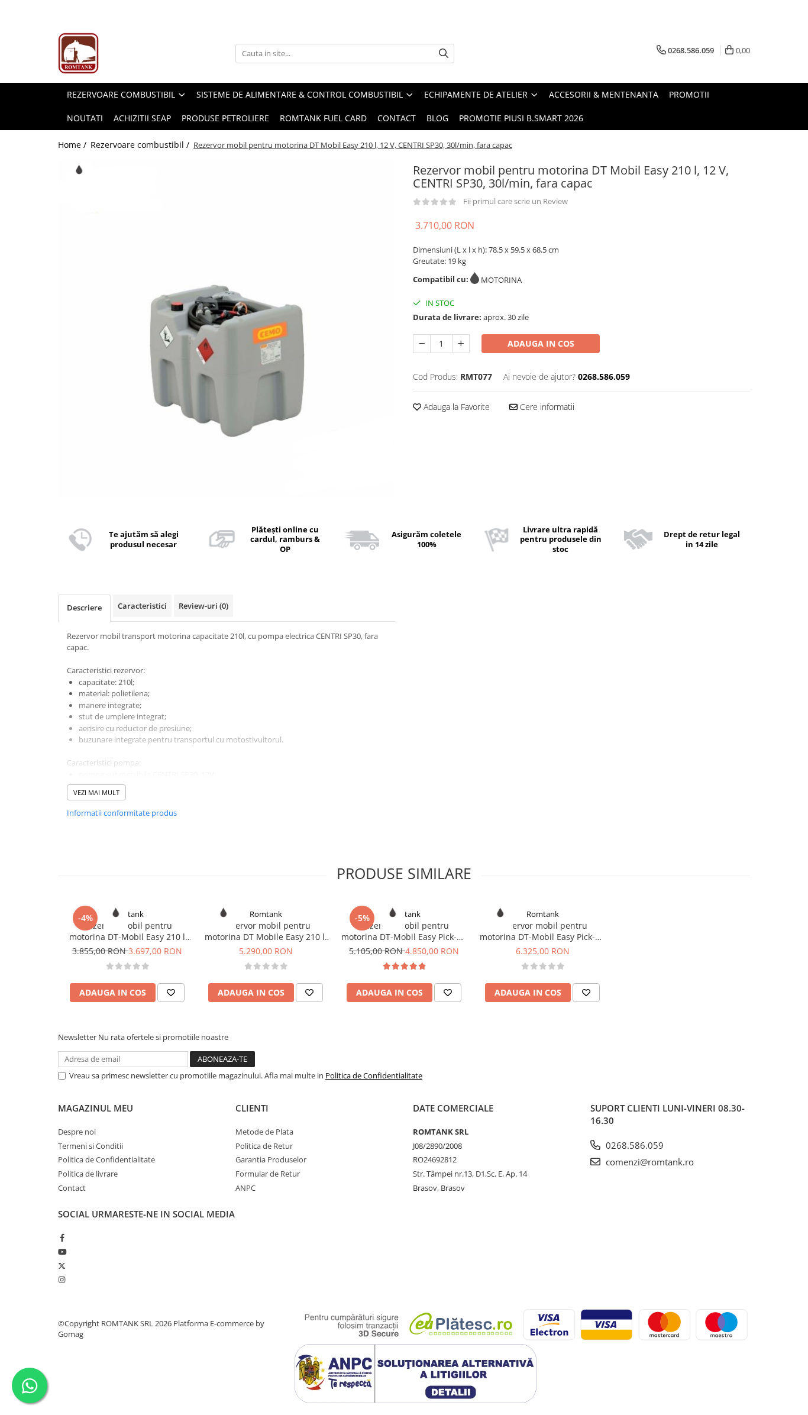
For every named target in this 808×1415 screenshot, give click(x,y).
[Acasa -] (117, 53)
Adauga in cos (541, 343)
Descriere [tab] (84, 607)
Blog (437, 118)
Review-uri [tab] (203, 605)
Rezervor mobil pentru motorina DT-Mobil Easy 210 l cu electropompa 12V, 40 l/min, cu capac (127, 931)
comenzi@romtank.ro (648, 1162)
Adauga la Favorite (455, 406)
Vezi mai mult (96, 792)
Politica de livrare (88, 1173)
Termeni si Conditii (90, 1146)
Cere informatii (546, 406)
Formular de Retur (267, 1173)
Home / (73, 144)
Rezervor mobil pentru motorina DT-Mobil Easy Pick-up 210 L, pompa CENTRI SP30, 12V (404, 931)
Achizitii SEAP (142, 118)
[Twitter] (62, 1266)
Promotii (689, 94)
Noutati (85, 118)
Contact (396, 118)
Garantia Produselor (270, 1159)
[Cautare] (443, 53)
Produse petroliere (225, 118)
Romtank (127, 914)
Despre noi (77, 1131)
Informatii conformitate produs (122, 812)
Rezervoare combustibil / (141, 144)
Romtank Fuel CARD (323, 118)
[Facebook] (62, 1237)
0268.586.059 (633, 1145)
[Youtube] (62, 1251)
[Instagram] (62, 1279)
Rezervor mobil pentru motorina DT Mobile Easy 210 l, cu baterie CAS (266, 931)
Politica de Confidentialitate (373, 1075)
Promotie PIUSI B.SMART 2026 (521, 118)
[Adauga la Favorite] (171, 992)
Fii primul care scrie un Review (515, 201)
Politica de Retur (264, 1146)
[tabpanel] (226, 328)
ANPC (245, 1188)
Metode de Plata (264, 1131)
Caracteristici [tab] (142, 605)
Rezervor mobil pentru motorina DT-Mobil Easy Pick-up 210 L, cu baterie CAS (543, 931)
